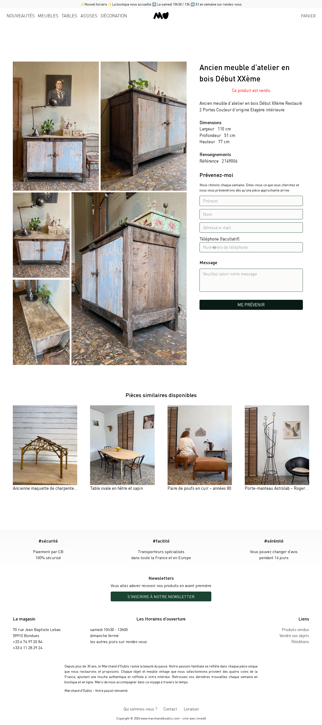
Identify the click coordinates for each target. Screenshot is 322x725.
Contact (170, 708)
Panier (308, 15)
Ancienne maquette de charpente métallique (54, 488)
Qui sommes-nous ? (140, 708)
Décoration (114, 15)
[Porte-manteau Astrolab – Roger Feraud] (277, 448)
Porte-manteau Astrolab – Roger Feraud (282, 488)
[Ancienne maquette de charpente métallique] (45, 448)
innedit (201, 718)
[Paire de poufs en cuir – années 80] (200, 448)
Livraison (191, 708)
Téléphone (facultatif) (219, 239)
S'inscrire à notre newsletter (161, 596)
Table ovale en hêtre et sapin (116, 488)
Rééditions (300, 641)
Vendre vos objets (294, 635)
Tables (69, 15)
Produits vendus (295, 629)
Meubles (48, 15)
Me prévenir (251, 304)
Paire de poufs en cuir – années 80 (199, 488)
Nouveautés (21, 15)
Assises (88, 15)
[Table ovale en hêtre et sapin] (122, 448)
